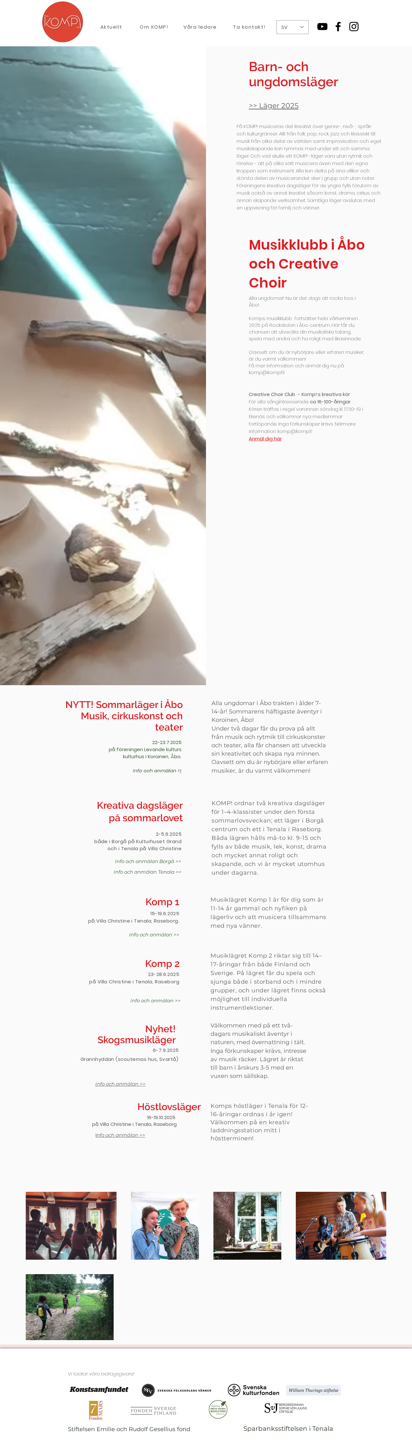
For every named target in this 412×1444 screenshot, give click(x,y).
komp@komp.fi (294, 431)
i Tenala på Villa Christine (150, 848)
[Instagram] (354, 26)
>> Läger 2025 (273, 105)
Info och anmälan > (156, 770)
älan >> (136, 1135)
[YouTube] (322, 26)
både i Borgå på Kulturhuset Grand (138, 841)
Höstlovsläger (169, 1106)
